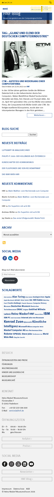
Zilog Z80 (16, 337)
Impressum (7, 488)
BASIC (27, 300)
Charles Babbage (14, 303)
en (6, 2)
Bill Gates (38, 299)
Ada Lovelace (8, 297)
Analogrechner (39, 297)
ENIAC (19, 309)
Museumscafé (8, 380)
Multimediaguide (10, 368)
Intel (12, 318)
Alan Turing (18, 296)
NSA (27, 330)
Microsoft (22, 326)
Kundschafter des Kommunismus (18, 162)
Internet (24, 317)
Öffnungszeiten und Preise (15, 360)
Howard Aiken (39, 314)
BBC (31, 300)
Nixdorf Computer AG (14, 330)
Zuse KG (22, 337)
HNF (28, 86)
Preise (26, 446)
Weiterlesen (39, 115)
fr (8, 2)
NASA (41, 327)
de (3, 2)
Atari (23, 300)
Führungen (7, 364)
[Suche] (50, 2)
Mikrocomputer (33, 326)
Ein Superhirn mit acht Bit (19, 206)
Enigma (25, 309)
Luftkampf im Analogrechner (16, 150)
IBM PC (7, 317)
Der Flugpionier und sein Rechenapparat (21, 168)
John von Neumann (36, 317)
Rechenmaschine (35, 330)
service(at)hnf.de (16, 410)
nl (11, 2)
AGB (28, 488)
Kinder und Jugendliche (13, 372)
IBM (47, 313)
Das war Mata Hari (10, 174)
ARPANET (17, 300)
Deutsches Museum (20, 306)
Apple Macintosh (9, 300)
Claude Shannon (27, 303)
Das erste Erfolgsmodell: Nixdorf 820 (29, 218)
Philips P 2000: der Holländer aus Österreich (23, 156)
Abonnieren (10, 280)
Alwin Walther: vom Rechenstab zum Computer (28, 191)
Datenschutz (18, 488)
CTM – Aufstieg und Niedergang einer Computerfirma (23, 82)
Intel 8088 (17, 318)
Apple (47, 297)
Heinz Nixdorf (20, 314)
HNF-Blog (26, 479)
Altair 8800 (28, 297)
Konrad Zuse (13, 321)
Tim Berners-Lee (37, 334)
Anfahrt (26, 438)
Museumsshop (9, 376)
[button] (5, 258)
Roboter (8, 333)
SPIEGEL (17, 333)
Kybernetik (27, 322)
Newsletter (26, 472)
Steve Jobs (27, 333)
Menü (5, 9)
